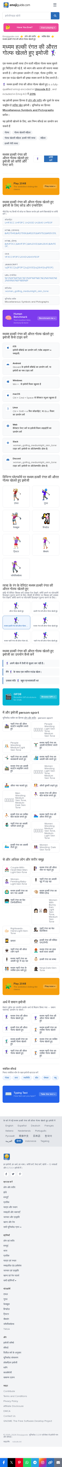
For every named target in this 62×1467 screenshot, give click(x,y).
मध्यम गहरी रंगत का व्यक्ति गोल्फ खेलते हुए (45, 1053)
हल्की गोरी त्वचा (11, 143)
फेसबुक (6, 1304)
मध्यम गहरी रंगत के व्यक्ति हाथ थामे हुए (15, 969)
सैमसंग (6, 1319)
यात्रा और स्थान (10, 1207)
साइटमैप (6, 1441)
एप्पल (5, 1294)
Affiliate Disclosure (13, 1406)
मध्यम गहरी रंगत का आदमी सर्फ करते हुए (45, 758)
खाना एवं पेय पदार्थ (11, 1275)
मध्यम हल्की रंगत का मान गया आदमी (16, 892)
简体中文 (24, 1135)
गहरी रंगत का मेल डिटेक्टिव (44, 929)
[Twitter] (13, 1174)
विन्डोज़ (6, 1309)
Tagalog (45, 1141)
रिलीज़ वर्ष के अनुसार (12, 1352)
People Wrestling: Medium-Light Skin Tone (14, 746)
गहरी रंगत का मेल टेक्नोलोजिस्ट (14, 901)
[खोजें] (55, 15)
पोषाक (46, 1077)
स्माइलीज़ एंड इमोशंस (12, 1265)
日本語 (36, 1135)
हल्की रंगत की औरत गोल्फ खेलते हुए (15, 1028)
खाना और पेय (9, 1222)
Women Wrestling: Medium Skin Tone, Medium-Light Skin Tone (45, 830)
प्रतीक (6, 1202)
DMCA (6, 1411)
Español (22, 1125)
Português (40, 1130)
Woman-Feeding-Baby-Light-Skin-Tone (15, 881)
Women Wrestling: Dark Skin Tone (45, 847)
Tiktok (6, 1329)
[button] (31, 221)
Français (49, 1125)
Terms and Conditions (15, 1396)
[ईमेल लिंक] (58, 1462)
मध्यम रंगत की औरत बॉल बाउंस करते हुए (45, 794)
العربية (9, 1141)
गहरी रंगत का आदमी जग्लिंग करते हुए (15, 824)
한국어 (48, 1135)
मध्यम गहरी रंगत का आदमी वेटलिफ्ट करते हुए (45, 745)
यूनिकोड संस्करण (10, 1357)
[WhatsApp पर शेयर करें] (27, 1462)
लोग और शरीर (30, 36)
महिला (42, 138)
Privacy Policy (10, 1401)
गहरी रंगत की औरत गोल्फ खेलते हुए (15, 1052)
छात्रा (10, 940)
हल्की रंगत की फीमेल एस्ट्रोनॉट (45, 941)
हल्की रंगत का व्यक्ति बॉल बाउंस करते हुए (16, 815)
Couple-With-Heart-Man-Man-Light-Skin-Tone (16, 870)
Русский (10, 1135)
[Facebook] (6, 1174)
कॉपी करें (51, 159)
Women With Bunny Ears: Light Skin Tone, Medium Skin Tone (46, 911)
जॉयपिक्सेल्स (8, 1324)
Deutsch (35, 1125)
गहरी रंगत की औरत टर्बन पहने (15, 950)
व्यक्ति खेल (46, 36)
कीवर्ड (5, 1347)
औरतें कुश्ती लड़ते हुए (46, 785)
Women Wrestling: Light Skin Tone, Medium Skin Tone (44, 772)
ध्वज (5, 1250)
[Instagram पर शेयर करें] (42, 1462)
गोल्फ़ (7, 1077)
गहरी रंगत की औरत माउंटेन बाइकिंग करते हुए (16, 726)
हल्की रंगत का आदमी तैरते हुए (16, 846)
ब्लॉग (5, 1367)
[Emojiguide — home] (16, 5)
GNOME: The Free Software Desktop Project (27, 1421)
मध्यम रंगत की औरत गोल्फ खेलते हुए (16, 1017)
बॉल (36, 1077)
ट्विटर (6, 1314)
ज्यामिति (26, 1077)
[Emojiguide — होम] (6, 1156)
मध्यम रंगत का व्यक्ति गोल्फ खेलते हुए (45, 1040)
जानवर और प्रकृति (11, 1217)
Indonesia (30, 1141)
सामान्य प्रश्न (9, 1377)
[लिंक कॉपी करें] (50, 1462)
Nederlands (24, 1130)
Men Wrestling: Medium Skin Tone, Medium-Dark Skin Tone (15, 800)
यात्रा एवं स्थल (9, 1260)
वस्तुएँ (5, 1197)
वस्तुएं (5, 1245)
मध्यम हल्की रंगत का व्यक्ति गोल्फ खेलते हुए (45, 1030)
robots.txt (16, 1441)
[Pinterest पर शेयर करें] (19, 1462)
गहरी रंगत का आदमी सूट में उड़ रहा (45, 880)
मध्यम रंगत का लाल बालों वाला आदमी (45, 950)
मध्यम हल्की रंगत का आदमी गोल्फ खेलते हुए (16, 1041)
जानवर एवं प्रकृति (11, 1270)
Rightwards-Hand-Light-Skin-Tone (16, 931)
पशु (55, 1077)
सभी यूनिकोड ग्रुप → (12, 1227)
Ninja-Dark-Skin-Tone (45, 969)
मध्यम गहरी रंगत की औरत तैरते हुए (45, 815)
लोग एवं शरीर (8, 1240)
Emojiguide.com (11, 36)
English (9, 1125)
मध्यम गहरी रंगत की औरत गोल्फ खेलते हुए (45, 1018)
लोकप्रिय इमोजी (10, 1362)
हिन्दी (19, 1141)
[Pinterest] (20, 1174)
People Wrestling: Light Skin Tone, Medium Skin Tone (44, 729)
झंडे (5, 1192)
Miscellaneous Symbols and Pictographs (27, 301)
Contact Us (9, 1416)
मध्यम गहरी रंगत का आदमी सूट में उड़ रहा (16, 959)
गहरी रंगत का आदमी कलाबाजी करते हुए (15, 758)
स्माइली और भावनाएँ (11, 1212)
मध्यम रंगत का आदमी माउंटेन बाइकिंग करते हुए (16, 768)
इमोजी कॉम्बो (8, 1342)
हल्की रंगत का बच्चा (45, 959)
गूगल (5, 1299)
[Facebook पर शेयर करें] (4, 1462)
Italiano (9, 1130)
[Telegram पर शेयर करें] (35, 1462)
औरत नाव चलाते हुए (15, 785)
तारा (16, 1077)
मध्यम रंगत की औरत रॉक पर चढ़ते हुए (45, 868)
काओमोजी (7, 1372)
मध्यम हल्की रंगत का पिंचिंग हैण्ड (45, 892)
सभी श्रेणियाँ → (9, 1280)
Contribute (9, 1391)
